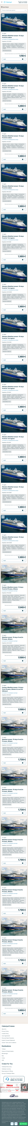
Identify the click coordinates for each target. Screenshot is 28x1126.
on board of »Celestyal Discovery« (13, 37)
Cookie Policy (5, 1033)
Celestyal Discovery (7, 1066)
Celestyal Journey (6, 1069)
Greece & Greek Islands (8, 1051)
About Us (4, 1029)
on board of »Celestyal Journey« (12, 588)
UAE (3, 1060)
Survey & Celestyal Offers (8, 1073)
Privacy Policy (5, 1031)
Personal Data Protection (8, 1038)
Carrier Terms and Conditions (9, 1042)
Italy (3, 1055)
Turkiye (4, 1049)
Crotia (3, 1058)
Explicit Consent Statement (8, 1040)
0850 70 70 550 (23, 2)
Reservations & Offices (7, 1071)
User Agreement (6, 1035)
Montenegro (5, 1053)
